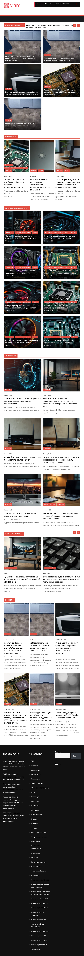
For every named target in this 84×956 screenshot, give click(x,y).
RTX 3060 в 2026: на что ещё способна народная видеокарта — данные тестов (60, 272)
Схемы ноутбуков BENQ (39, 908)
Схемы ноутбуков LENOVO (40, 945)
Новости (8, 53)
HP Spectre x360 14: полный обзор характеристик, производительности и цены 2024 (40, 184)
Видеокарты (8, 165)
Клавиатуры (35, 797)
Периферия (35, 841)
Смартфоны (35, 866)
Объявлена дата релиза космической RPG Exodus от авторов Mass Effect (67, 715)
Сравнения (35, 875)
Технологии (8, 389)
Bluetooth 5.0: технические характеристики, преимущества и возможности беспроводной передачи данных (60, 402)
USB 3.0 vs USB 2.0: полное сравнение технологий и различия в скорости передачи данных (60, 516)
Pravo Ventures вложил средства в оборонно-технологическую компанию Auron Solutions (22, 93)
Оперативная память (39, 837)
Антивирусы (35, 770)
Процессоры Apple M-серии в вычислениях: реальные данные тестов (21, 306)
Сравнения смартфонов (40, 880)
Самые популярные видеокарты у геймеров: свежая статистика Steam (20, 237)
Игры (33, 792)
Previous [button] (74, 25)
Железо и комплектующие (12, 168)
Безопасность (36, 774)
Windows (34, 765)
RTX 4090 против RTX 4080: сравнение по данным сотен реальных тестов (21, 341)
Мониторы (35, 801)
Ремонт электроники (49, 504)
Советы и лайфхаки (10, 568)
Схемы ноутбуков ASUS (39, 903)
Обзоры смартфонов (38, 832)
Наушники (35, 810)
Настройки (35, 806)
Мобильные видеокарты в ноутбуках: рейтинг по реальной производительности (16, 183)
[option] (52, 26)
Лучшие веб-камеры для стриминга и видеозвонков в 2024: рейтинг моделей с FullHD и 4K (22, 579)
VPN (32, 761)
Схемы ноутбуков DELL (39, 919)
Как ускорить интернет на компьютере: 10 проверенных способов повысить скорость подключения (61, 460)
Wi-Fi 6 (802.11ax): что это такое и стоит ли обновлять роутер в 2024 (22, 458)
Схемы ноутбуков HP (38, 936)
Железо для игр (37, 783)
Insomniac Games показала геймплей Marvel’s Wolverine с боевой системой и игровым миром (51, 26)
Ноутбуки (24, 168)
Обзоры (41, 170)
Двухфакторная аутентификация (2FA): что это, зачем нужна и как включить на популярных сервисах (61, 579)
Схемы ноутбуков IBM (39, 940)
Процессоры (26, 302)
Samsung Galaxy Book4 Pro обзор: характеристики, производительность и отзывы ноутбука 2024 (67, 183)
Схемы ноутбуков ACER (39, 899)
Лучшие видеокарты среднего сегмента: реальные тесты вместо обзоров (60, 237)
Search (58, 752)
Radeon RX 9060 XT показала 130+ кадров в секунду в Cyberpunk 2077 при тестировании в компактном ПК (61, 92)
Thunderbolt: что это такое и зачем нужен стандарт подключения (20, 514)
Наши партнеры (37, 815)
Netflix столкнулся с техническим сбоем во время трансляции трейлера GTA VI (59, 59)
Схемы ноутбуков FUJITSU (40, 931)
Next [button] (78, 25)
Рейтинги (8, 170)
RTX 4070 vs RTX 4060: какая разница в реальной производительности (61, 306)
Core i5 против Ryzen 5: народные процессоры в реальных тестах (58, 341)
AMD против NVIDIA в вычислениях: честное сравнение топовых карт (20, 272)
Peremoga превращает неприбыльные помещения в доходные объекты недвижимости (19, 126)
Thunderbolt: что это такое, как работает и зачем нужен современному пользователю (22, 401)
